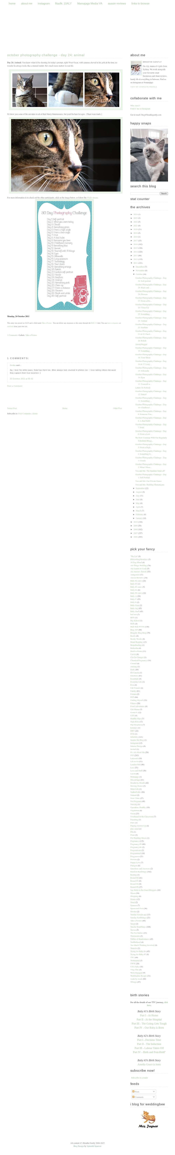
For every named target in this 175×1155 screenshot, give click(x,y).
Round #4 (134, 883)
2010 (135, 521)
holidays (133, 727)
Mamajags (134, 776)
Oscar (132, 813)
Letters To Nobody (143, 387)
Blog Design (78, 1146)
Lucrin (133, 773)
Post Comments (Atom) (28, 413)
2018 (135, 236)
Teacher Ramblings (138, 926)
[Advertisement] (64, 440)
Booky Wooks (136, 638)
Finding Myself (136, 700)
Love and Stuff (136, 770)
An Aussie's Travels (138, 571)
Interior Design (136, 746)
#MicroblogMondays (139, 559)
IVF (132, 755)
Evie (132, 684)
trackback (10, 326)
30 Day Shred (136, 562)
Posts (136, 1091)
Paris (132, 822)
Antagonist (134, 574)
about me (26, 3)
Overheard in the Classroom (141, 816)
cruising (133, 666)
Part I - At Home (149, 1015)
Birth (132, 623)
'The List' (134, 556)
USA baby (134, 966)
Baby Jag (134, 608)
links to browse (140, 3)
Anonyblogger (141, 344)
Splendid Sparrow (94, 1146)
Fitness (133, 703)
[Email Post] (30, 316)
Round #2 (134, 877)
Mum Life (134, 789)
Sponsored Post (136, 908)
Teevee (133, 929)
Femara (133, 694)
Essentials (134, 678)
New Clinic (135, 798)
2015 (135, 248)
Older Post (117, 408)
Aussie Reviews (137, 577)
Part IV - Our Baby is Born (149, 1027)
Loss (132, 767)
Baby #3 (133, 583)
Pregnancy (134, 841)
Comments (139, 1097)
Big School (134, 620)
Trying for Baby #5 (138, 954)
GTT (132, 715)
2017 (135, 240)
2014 (135, 251)
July (138, 495)
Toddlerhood (135, 942)
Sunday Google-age (138, 914)
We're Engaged (136, 972)
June (138, 499)
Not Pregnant (135, 801)
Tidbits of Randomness (139, 939)
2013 (135, 255)
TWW (132, 963)
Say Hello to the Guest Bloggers (143, 890)
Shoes (132, 893)
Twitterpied (134, 960)
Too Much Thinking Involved (142, 945)
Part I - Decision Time (149, 1039)
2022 (135, 221)
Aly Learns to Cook (138, 568)
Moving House (136, 785)
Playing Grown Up (138, 825)
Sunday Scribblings (138, 917)
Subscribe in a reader (139, 1077)
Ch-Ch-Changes (137, 657)
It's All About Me (137, 752)
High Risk (134, 721)
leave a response (112, 323)
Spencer (133, 905)
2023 (135, 218)
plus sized (134, 828)
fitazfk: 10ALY (63, 3)
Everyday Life (136, 681)
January (139, 518)
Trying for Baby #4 (138, 951)
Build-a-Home (136, 651)
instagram (44, 3)
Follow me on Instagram (140, 108)
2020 (135, 229)
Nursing (133, 804)
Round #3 (134, 880)
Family (133, 691)
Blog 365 (134, 629)
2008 (135, 529)
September (140, 488)
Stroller (133, 911)
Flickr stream (92, 197)
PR (131, 831)
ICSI (132, 733)
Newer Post (12, 408)
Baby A (133, 596)
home (12, 3)
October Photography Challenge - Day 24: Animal (46, 55)
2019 (135, 233)
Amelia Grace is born (149, 1064)
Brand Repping (136, 642)
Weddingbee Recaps (138, 975)
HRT (132, 730)
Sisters (133, 899)
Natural (133, 795)
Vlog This (134, 969)
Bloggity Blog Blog (138, 632)
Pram (132, 834)
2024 (135, 214)
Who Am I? (135, 105)
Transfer (133, 948)
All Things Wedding (138, 565)
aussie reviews (117, 3)
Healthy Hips (135, 718)
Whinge (133, 981)
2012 (135, 259)
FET (132, 697)
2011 (135, 262)
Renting (133, 874)
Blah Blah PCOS (137, 626)
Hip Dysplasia (136, 724)
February (140, 514)
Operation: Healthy (138, 807)
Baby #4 (133, 589)
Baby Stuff (134, 611)
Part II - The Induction (149, 1044)
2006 (135, 536)
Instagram (134, 743)
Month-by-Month (137, 782)
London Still (135, 764)
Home (64, 408)
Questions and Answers (140, 868)
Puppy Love (135, 862)
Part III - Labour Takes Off (149, 1048)
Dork (132, 669)
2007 (135, 533)
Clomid (133, 663)
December (140, 266)
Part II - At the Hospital (149, 1019)
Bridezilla (134, 648)
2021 (135, 225)
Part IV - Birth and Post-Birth (149, 1052)
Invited (133, 749)
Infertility (134, 736)
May (138, 503)
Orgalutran (134, 810)
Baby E (133, 602)
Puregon (133, 865)
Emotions (134, 675)
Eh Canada (134, 672)
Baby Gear (134, 605)
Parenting (134, 819)
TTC (132, 957)
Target (132, 923)
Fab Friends (135, 687)
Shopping (134, 896)
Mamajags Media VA (89, 3)
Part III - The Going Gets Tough (149, 1023)
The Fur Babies (136, 932)
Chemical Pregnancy (138, 660)
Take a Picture (46, 323)
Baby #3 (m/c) (136, 586)
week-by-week (136, 978)
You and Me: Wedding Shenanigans (149, 484)
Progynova (134, 856)
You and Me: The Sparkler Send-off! (150, 470)
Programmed (135, 853)
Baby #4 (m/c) (136, 593)
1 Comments (12, 335)
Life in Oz (134, 761)
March (139, 510)
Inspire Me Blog (137, 740)
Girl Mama (134, 709)
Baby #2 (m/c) (136, 580)
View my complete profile (143, 87)
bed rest (133, 614)
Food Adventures (137, 706)
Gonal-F (133, 712)
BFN (132, 617)
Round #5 (134, 887)
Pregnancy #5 (136, 844)
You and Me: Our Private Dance (148, 481)
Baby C (133, 599)
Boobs (133, 635)
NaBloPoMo (135, 792)
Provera (133, 859)
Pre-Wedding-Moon (138, 838)
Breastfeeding (136, 645)
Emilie (12, 365)
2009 (135, 525)
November (140, 270)
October (139, 274)
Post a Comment (14, 386)
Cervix (133, 654)
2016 (135, 244)
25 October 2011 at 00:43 (21, 379)
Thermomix (135, 936)
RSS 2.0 (94, 323)
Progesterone (135, 850)
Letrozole (134, 758)
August (139, 491)
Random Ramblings (138, 871)
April (138, 506)
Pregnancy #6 (136, 847)
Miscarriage (135, 779)
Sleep (132, 902)
